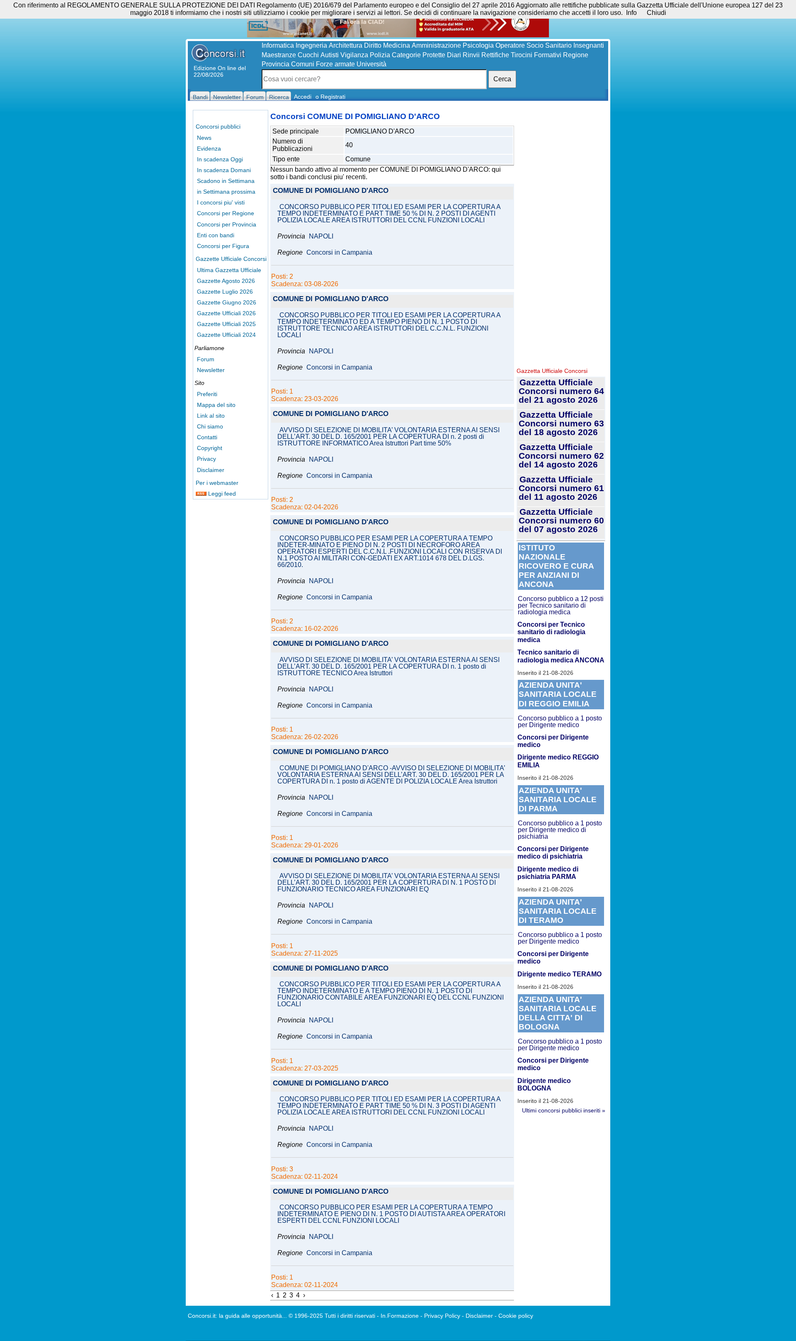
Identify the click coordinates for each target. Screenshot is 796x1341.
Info (631, 12)
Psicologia (478, 45)
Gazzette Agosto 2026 (226, 280)
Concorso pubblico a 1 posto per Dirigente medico (560, 721)
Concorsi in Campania (339, 252)
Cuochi (308, 54)
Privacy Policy (442, 1315)
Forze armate (335, 64)
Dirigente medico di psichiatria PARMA (547, 873)
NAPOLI (321, 236)
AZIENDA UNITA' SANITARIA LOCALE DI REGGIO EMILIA (558, 694)
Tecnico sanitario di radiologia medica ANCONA (560, 656)
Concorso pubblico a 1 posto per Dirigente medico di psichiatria (560, 830)
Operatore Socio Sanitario (533, 45)
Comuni (302, 64)
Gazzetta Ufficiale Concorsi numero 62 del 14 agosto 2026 (561, 456)
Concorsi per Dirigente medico (553, 741)
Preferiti (207, 394)
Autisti (329, 54)
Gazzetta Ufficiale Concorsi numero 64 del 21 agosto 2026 (561, 391)
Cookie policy (515, 1315)
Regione (575, 54)
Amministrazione (436, 45)
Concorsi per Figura (223, 246)
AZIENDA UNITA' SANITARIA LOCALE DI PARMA (558, 799)
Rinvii (471, 54)
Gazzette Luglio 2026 (225, 291)
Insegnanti (588, 45)
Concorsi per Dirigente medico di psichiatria (553, 852)
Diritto (372, 45)
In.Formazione (400, 1315)
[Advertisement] (561, 236)
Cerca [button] (502, 79)
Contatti (207, 437)
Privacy (206, 458)
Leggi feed (221, 493)
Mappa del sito (216, 405)
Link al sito (211, 415)
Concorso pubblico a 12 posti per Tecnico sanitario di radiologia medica (561, 605)
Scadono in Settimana (226, 181)
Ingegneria (311, 45)
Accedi (302, 96)
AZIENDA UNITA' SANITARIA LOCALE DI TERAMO (558, 911)
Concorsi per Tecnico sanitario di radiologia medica (551, 632)
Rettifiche (495, 54)
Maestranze (279, 54)
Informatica (278, 45)
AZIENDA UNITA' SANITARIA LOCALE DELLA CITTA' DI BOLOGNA (558, 1013)
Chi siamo (210, 426)
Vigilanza (354, 54)
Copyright (209, 448)
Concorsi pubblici (218, 126)
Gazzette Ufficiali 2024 (226, 334)
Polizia (380, 54)
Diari (454, 54)
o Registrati (330, 96)
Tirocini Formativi (536, 54)
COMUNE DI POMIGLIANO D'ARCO (330, 191)
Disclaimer (210, 470)
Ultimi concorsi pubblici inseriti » (563, 1110)
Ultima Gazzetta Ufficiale (229, 270)
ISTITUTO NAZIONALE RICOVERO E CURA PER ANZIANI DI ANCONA (556, 566)
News (204, 137)
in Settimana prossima (226, 191)
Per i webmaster (217, 482)
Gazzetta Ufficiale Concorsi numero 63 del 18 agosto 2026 (561, 423)
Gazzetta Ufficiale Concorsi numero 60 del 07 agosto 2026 (561, 520)
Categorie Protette (418, 54)
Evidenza (209, 148)
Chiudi (656, 12)
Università (371, 64)
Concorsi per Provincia (226, 224)
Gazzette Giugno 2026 (226, 302)
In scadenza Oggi (220, 159)
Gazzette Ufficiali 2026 (226, 313)
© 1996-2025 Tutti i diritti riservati (332, 1315)
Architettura (345, 45)
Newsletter (211, 370)
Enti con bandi (215, 235)
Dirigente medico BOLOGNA (544, 1084)
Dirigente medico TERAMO (559, 974)
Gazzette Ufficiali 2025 (226, 324)
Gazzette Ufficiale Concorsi (231, 259)
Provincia (275, 64)
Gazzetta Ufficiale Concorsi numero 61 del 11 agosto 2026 (561, 488)
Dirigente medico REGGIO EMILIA (558, 761)
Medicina (396, 45)
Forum (205, 359)
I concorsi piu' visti (221, 202)
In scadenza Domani (224, 170)
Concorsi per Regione (225, 213)
